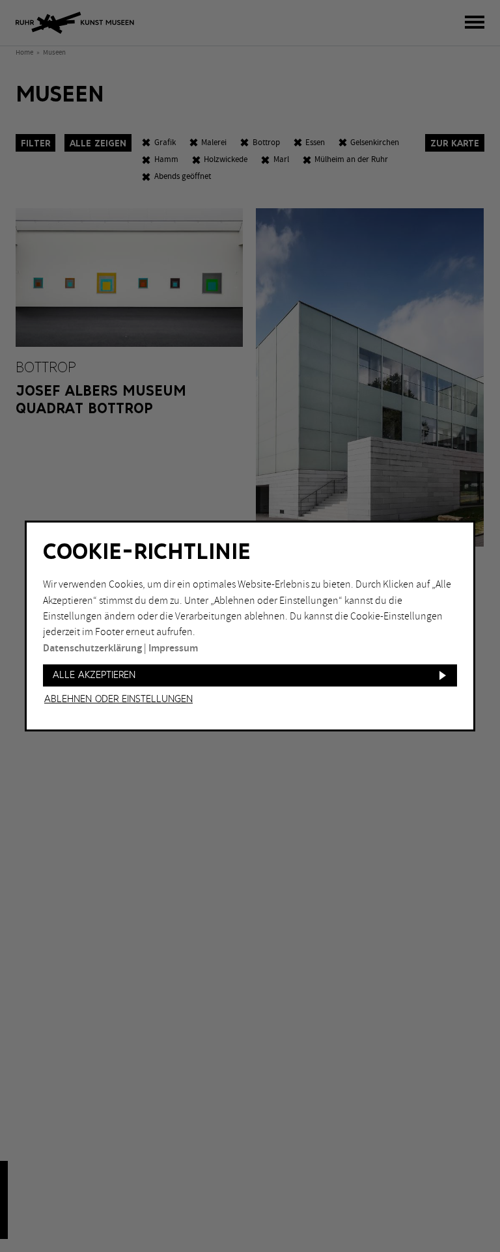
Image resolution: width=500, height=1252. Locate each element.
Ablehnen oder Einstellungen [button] (118, 699)
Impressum (173, 648)
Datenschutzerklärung (92, 648)
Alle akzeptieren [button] (94, 675)
